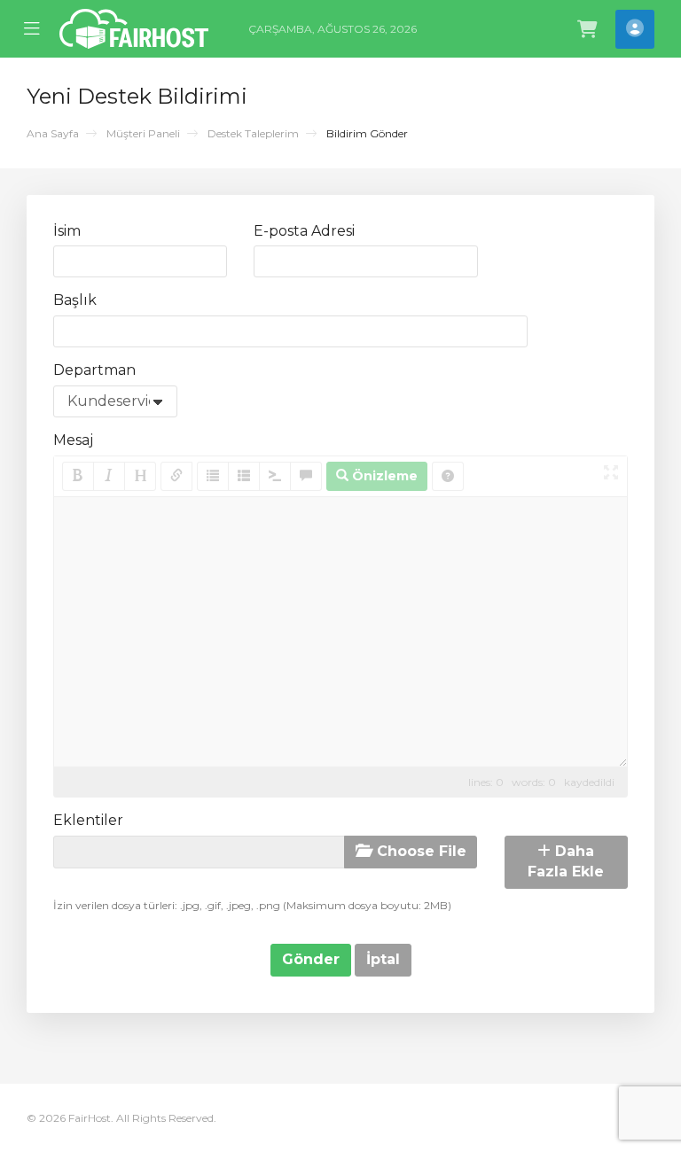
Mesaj (73, 440)
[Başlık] (140, 476)
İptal (383, 959)
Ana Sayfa (53, 133)
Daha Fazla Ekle (566, 861)
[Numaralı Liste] (244, 476)
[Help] (448, 476)
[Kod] (275, 476)
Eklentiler (88, 820)
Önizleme (383, 476)
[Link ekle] (176, 476)
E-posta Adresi (304, 230)
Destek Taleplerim (253, 133)
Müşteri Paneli (143, 133)
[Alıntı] (306, 476)
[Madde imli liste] (213, 476)
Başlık (75, 300)
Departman (94, 370)
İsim (67, 230)
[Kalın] (78, 476)
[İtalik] (109, 476)
